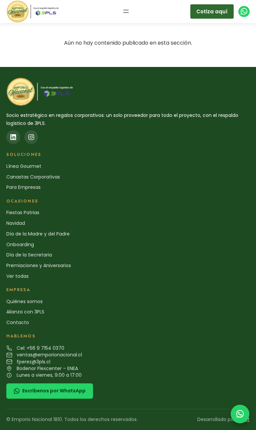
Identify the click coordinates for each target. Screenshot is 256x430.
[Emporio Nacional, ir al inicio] (33, 11)
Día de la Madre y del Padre (38, 233)
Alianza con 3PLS (25, 311)
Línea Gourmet (23, 166)
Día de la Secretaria (29, 254)
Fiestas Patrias (22, 212)
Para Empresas (23, 187)
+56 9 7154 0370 (45, 348)
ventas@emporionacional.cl (49, 354)
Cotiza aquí (211, 11)
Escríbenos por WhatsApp (54, 390)
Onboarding (20, 244)
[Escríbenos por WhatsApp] (240, 414)
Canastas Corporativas (33, 177)
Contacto (17, 322)
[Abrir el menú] (126, 11)
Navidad (15, 223)
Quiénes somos (24, 301)
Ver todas (17, 276)
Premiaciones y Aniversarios (38, 265)
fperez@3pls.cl (33, 361)
